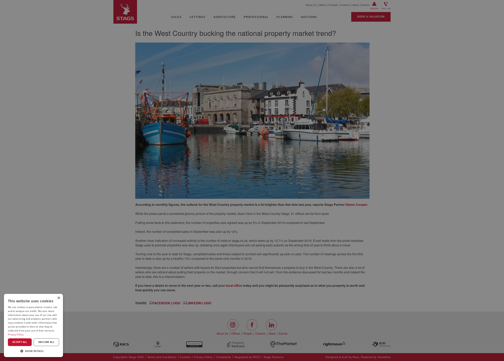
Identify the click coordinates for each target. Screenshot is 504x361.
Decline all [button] (46, 342)
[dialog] (33, 325)
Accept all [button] (19, 342)
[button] (33, 351)
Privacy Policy (15, 334)
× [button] (58, 298)
